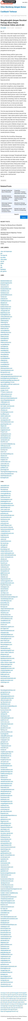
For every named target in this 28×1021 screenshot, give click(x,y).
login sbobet (21, 1002)
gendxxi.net (4, 861)
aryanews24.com (5, 388)
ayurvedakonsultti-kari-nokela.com (10, 384)
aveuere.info (4, 767)
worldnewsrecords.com (7, 881)
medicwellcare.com (6, 875)
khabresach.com (5, 674)
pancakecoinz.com (6, 728)
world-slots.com (5, 722)
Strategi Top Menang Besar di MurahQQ (11, 225)
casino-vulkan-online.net (7, 652)
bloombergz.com (5, 549)
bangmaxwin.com (5, 610)
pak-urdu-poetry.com (6, 811)
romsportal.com (5, 980)
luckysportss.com (5, 958)
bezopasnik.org (5, 604)
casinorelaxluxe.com (6, 936)
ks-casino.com (4, 418)
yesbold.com (4, 298)
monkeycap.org (5, 537)
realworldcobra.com (6, 839)
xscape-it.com (4, 390)
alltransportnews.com (6, 368)
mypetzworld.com (5, 408)
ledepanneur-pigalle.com (7, 626)
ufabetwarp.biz (5, 320)
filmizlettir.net (4, 489)
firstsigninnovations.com (7, 505)
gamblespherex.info (6, 853)
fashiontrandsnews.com (7, 370)
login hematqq (16, 1005)
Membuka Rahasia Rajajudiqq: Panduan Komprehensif (7, 197)
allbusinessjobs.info (6, 700)
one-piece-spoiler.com (7, 833)
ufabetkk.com (4, 577)
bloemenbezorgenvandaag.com (9, 597)
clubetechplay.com (6, 938)
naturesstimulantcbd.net (7, 473)
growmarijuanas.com (6, 785)
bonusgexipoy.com (6, 934)
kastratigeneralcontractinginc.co (9, 378)
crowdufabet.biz (5, 364)
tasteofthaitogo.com (6, 600)
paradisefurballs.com (6, 765)
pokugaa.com (4, 974)
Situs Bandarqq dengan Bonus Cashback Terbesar (13, 9)
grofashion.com (5, 964)
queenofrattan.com (6, 825)
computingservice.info (7, 803)
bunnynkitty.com (5, 603)
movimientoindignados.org (8, 444)
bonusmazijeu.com (6, 928)
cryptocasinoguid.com (6, 374)
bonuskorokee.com (6, 932)
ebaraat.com (4, 303)
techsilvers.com (5, 428)
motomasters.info (5, 863)
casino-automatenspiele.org (8, 555)
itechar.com (4, 297)
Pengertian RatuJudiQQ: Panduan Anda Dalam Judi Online (20, 192)
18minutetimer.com (6, 779)
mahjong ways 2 (13, 998)
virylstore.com (4, 521)
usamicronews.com (6, 962)
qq (1, 265)
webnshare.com (5, 787)
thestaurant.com (5, 922)
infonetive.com (5, 612)
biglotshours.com (5, 312)
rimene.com (4, 624)
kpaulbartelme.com (6, 895)
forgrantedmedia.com (6, 511)
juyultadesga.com (5, 404)
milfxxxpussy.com (5, 446)
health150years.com (6, 525)
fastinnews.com (5, 946)
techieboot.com (5, 293)
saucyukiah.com (5, 485)
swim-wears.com (5, 509)
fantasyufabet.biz (5, 326)
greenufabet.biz (5, 334)
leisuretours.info (5, 797)
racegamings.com (5, 970)
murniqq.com (13, 1004)
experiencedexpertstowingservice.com (11, 889)
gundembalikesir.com (6, 295)
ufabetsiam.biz (5, 328)
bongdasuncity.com (6, 759)
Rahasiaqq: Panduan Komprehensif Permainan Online (7, 204)
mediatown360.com (6, 656)
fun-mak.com (4, 908)
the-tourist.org (4, 543)
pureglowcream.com (6, 595)
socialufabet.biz (5, 344)
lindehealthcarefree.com (7, 698)
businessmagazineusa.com (8, 873)
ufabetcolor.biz (5, 336)
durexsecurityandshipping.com (9, 398)
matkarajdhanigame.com (7, 718)
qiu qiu (2, 261)
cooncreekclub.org (5, 493)
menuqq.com (4, 992)
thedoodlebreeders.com (7, 422)
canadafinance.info (6, 620)
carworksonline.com (6, 517)
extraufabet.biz (5, 338)
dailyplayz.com (5, 942)
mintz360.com (4, 747)
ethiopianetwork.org (6, 791)
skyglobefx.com (5, 851)
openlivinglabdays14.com (7, 382)
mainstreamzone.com (6, 783)
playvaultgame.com (6, 976)
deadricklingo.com (5, 849)
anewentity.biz (4, 589)
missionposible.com (6, 660)
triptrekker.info (4, 859)
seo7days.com (5, 593)
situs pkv (25, 994)
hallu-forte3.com (5, 640)
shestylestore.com (6, 984)
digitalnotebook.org (6, 755)
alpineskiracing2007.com (7, 650)
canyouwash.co (5, 287)
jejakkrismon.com (5, 573)
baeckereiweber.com (6, 281)
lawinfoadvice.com (6, 436)
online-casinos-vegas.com (8, 662)
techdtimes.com (5, 291)
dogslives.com (5, 821)
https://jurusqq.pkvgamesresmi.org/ (9, 1011)
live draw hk (4, 255)
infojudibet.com (5, 712)
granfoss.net (4, 646)
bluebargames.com (6, 501)
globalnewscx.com (6, 819)
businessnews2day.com (7, 879)
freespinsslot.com (5, 763)
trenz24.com (4, 563)
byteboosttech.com (6, 306)
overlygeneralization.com (7, 789)
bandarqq (3, 269)
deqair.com (3, 426)
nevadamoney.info (5, 622)
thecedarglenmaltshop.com (8, 690)
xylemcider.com (5, 463)
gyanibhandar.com (5, 318)
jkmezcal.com (4, 914)
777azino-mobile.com (6, 392)
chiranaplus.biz (5, 632)
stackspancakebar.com (7, 634)
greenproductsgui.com (7, 771)
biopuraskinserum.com (7, 616)
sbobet (2, 1004)
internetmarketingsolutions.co (9, 815)
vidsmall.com (4, 877)
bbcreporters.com (5, 372)
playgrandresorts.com (6, 978)
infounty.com (4, 410)
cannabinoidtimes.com (7, 769)
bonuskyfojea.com (5, 930)
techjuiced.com (5, 304)
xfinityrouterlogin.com (6, 664)
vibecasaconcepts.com (7, 867)
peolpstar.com (4, 513)
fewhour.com (4, 777)
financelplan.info (5, 708)
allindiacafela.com (5, 648)
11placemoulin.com (6, 746)
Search (16, 214)
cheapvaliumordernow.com (8, 903)
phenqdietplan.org (5, 438)
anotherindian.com (5, 461)
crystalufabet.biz (5, 358)
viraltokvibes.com (5, 531)
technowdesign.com (6, 396)
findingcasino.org (5, 837)
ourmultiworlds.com (6, 491)
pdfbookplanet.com (6, 823)
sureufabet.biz (4, 350)
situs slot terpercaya (6, 251)
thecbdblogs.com (5, 676)
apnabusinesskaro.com (7, 680)
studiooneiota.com (6, 835)
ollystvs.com (4, 817)
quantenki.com (4, 871)
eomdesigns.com (5, 857)
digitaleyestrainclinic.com (7, 658)
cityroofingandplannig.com (8, 400)
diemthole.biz (4, 575)
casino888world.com (6, 910)
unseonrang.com (5, 809)
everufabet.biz (4, 362)
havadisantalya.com (6, 289)
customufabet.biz (5, 352)
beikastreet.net (5, 487)
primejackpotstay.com (6, 972)
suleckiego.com (5, 682)
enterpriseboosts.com (7, 551)
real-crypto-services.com (7, 406)
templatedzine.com (6, 434)
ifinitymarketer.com (6, 950)
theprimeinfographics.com (8, 901)
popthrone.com (5, 720)
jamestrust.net (4, 561)
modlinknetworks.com (6, 954)
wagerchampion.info (6, 845)
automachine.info (5, 841)
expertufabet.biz (5, 324)
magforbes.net (4, 535)
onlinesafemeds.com (6, 316)
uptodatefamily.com (6, 448)
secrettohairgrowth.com (7, 598)
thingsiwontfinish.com (6, 986)
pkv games (7, 15)
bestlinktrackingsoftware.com (9, 924)
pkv (1, 253)
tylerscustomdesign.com (7, 515)
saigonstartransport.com (7, 608)
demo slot (18, 996)
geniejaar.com (4, 742)
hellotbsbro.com (5, 799)
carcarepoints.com (5, 420)
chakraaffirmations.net (6, 736)
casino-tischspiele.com (7, 557)
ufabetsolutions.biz (6, 342)
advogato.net (4, 545)
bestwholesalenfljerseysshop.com (10, 380)
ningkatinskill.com (5, 430)
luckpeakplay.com (5, 960)
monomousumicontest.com (8, 847)
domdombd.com (5, 940)
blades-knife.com (5, 831)
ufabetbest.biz (4, 348)
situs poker (4, 259)
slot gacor (3, 996)
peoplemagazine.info (6, 283)
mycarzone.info (5, 865)
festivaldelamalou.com (7, 503)
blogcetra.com (4, 813)
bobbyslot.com (5, 744)
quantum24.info (5, 869)
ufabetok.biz (4, 360)
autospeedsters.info (6, 843)
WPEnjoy (19, 1018)
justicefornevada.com (6, 795)
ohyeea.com (4, 455)
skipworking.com (5, 565)
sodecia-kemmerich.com (7, 906)
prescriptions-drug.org (7, 527)
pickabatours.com (5, 704)
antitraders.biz (4, 386)
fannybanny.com (5, 948)
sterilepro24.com (5, 883)
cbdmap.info (4, 714)
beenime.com (4, 904)
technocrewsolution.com (7, 529)
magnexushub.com (6, 308)
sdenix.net (3, 539)
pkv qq (9, 992)
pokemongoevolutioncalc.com (9, 966)
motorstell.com (5, 523)
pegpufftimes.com (6, 495)
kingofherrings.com (6, 585)
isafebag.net (4, 547)
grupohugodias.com (6, 424)
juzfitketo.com (4, 467)
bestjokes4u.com (5, 738)
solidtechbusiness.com (7, 885)
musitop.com (4, 449)
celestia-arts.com (5, 497)
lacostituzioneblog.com (7, 454)
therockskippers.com (6, 644)
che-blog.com (4, 726)
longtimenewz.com (6, 956)
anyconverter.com (5, 569)
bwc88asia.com (5, 414)
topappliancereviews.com (7, 668)
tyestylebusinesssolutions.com (9, 918)
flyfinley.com (4, 730)
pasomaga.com (5, 469)
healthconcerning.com (6, 773)
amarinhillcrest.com (6, 541)
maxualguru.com (5, 757)
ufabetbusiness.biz (6, 332)
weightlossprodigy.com (7, 752)
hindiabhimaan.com (6, 672)
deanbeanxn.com (5, 716)
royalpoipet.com (5, 920)
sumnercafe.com (5, 440)
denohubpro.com (5, 829)
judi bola (9, 996)
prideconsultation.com (7, 732)
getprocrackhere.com (6, 944)
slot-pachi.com (5, 761)
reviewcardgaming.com (7, 887)
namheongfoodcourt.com (7, 636)
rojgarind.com (4, 775)
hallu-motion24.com (6, 642)
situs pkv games (18, 994)
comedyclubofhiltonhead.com (8, 897)
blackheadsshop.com (6, 891)
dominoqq (3, 1007)
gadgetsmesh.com (6, 793)
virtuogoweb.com (5, 310)
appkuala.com (4, 591)
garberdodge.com (5, 507)
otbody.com (4, 559)
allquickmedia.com (6, 579)
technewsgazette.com (7, 581)
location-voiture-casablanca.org (9, 893)
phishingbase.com (5, 968)
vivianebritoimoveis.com (7, 533)
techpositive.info (5, 807)
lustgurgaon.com (5, 740)
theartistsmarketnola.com (7, 630)
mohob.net (3, 749)
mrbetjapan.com (5, 587)
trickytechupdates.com (7, 670)
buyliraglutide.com (5, 314)
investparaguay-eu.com (7, 412)
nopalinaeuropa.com (6, 475)
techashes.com (5, 285)
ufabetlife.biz (4, 340)
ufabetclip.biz (4, 322)
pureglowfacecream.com (7, 583)
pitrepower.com (5, 654)
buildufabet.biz (5, 366)
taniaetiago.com (5, 465)
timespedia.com (5, 571)
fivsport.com (4, 432)
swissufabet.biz (5, 330)
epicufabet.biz (4, 356)
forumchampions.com (6, 499)
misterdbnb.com (5, 912)
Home (2, 15)
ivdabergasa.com (5, 402)
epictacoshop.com (5, 614)
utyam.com (3, 452)
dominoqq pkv (15, 992)
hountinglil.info (4, 734)
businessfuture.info (6, 710)
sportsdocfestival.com (7, 982)
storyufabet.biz (5, 354)
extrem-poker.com (5, 416)
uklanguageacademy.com (7, 696)
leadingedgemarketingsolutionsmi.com (11, 376)
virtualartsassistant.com (7, 898)
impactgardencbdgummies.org (9, 471)
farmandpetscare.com (6, 801)
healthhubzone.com (6, 300)
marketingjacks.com (6, 666)
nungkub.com (4, 459)
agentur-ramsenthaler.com (8, 855)
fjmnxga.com (4, 606)
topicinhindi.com (5, 694)
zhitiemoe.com (5, 457)
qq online (3, 257)
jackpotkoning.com (6, 952)
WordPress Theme (11, 1018)
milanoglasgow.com (6, 638)
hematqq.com (20, 1004)
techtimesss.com (5, 519)
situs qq (2, 994)
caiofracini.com (5, 805)
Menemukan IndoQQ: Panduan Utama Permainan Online (7, 210)
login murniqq (8, 1005)
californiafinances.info (6, 618)
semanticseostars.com (7, 781)
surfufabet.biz (4, 346)
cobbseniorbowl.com (6, 394)
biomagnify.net (4, 477)
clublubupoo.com (5, 926)
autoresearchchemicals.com (8, 678)
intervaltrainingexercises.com (8, 916)
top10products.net (5, 702)
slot (14, 996)
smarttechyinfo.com (6, 753)
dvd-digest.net (4, 628)
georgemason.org (5, 692)
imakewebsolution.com (7, 724)
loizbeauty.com (5, 567)
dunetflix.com (4, 442)
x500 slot (24, 996)
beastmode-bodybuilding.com (9, 706)
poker (2, 263)
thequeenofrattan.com (6, 827)
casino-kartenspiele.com (7, 553)
